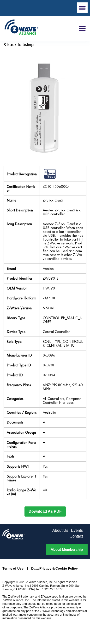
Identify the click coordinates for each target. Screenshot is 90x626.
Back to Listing (20, 44)
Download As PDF (45, 511)
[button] (82, 7)
